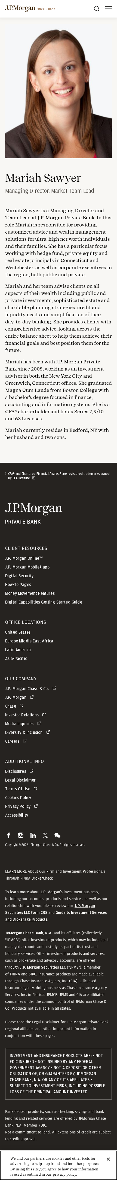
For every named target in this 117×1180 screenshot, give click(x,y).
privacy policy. (65, 1174)
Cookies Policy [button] (18, 798)
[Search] (96, 8)
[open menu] (108, 8)
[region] (58, 1165)
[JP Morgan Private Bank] (33, 520)
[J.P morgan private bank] (30, 8)
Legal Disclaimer (46, 1022)
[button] (8, 835)
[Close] (108, 1159)
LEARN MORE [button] (16, 871)
